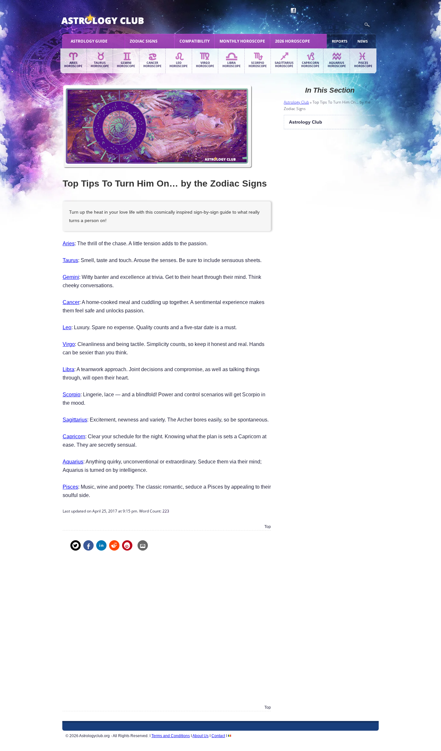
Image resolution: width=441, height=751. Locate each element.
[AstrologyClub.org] (117, 19)
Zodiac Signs (144, 41)
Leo (67, 327)
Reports (339, 41)
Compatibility (194, 41)
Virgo (69, 344)
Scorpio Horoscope (258, 64)
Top (267, 526)
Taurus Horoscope (100, 64)
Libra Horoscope (231, 64)
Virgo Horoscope (205, 64)
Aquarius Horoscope (337, 64)
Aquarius (73, 461)
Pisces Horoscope (363, 64)
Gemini (71, 277)
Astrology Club (296, 102)
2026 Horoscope (292, 41)
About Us (200, 736)
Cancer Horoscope (152, 64)
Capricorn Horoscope (310, 64)
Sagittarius (75, 419)
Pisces (70, 487)
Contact (218, 736)
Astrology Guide (89, 41)
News (362, 41)
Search (367, 24)
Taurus (70, 260)
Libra (68, 369)
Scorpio (71, 394)
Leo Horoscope (178, 64)
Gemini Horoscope (126, 64)
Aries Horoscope (73, 64)
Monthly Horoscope (242, 41)
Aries (69, 243)
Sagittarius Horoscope (284, 64)
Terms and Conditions (170, 736)
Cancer (71, 302)
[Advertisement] (167, 632)
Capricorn (74, 436)
